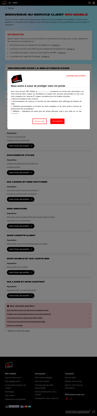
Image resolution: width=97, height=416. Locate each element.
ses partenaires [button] (44, 91)
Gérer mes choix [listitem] (39, 121)
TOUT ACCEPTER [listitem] (57, 121)
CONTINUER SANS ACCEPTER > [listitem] (76, 76)
